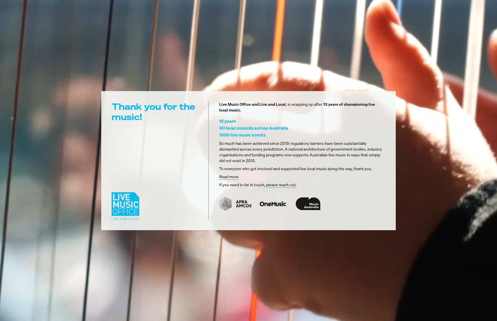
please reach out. (281, 184)
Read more (229, 176)
